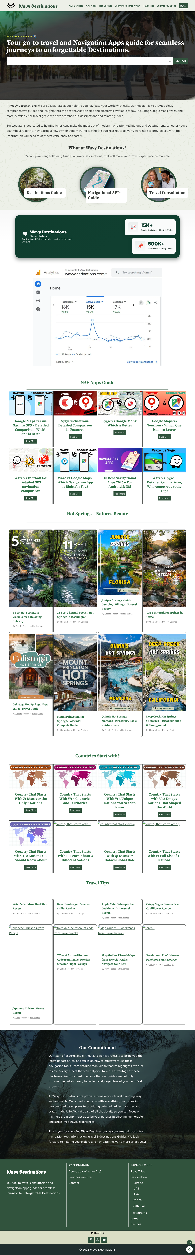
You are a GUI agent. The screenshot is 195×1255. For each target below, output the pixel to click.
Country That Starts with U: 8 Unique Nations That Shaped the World (164, 800)
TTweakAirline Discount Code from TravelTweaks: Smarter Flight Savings (73, 960)
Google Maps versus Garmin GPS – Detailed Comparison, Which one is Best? (31, 427)
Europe (138, 1183)
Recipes (136, 1224)
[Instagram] (91, 1240)
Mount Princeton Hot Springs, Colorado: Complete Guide (70, 721)
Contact (74, 1183)
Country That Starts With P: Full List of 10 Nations (164, 855)
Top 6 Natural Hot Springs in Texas (164, 615)
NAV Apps (91, 5)
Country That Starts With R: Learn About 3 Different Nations (75, 855)
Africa (137, 1200)
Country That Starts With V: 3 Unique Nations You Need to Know (120, 800)
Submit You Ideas (166, 5)
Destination (139, 1177)
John (18, 913)
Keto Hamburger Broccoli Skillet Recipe (73, 906)
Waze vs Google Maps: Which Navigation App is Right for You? (75, 482)
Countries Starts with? (127, 5)
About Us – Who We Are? (85, 1171)
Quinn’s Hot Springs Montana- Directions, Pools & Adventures (119, 721)
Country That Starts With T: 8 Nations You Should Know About (31, 855)
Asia (136, 1194)
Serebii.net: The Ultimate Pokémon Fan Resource (162, 958)
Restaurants (139, 1213)
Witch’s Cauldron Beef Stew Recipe (30, 906)
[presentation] (31, 403)
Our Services (76, 5)
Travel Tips (148, 5)
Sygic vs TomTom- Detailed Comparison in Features (75, 425)
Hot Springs (105, 5)
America (139, 1205)
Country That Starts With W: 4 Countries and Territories (75, 798)
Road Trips (138, 1171)
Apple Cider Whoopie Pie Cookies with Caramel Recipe (118, 909)
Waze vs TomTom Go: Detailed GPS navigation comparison (30, 484)
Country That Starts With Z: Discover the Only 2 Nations (31, 798)
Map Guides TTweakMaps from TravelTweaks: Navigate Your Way (118, 960)
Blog (183, 5)
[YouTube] (104, 1240)
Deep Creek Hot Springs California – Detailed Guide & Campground (163, 721)
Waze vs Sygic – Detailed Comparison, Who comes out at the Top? (164, 484)
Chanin (19, 626)
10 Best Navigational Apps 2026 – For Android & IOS (119, 482)
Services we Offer (81, 1177)
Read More (31, 442)
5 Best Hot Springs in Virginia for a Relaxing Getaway (27, 617)
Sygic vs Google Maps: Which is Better (119, 423)
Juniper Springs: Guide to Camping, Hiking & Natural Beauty (119, 605)
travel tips (35, 913)
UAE (136, 1188)
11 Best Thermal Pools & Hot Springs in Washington (75, 615)
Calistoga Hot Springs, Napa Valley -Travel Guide (31, 707)
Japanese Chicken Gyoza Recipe (28, 1011)
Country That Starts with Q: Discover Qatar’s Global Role (119, 855)
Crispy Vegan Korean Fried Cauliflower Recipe (163, 906)
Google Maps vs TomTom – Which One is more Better (164, 425)
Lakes (134, 1218)
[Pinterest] (97, 1240)
